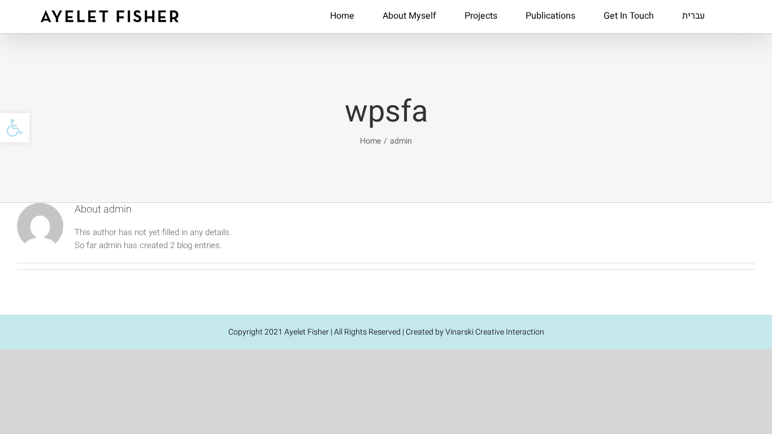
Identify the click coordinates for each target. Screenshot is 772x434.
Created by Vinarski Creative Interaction (475, 332)
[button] (14, 127)
